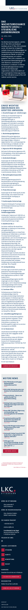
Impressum (4, 604)
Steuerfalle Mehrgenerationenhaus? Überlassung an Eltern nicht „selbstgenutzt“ (14, 427)
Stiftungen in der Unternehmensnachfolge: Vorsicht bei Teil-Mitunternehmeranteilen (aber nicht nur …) (14, 443)
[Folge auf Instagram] (2, 541)
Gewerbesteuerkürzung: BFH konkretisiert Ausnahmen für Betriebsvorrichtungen (12, 419)
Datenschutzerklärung (9, 607)
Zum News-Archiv (10, 451)
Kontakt (4, 602)
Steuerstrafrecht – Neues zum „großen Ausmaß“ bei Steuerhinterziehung (13, 397)
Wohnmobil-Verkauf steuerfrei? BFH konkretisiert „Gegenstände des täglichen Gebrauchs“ (14, 434)
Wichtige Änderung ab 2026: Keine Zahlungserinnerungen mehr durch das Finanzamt (14, 404)
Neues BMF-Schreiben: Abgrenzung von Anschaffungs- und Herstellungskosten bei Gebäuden (14, 412)
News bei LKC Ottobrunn (11, 588)
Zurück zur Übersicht (11, 366)
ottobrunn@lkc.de (9, 527)
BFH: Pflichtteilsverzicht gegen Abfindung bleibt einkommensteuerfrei (13, 383)
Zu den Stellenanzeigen (11, 577)
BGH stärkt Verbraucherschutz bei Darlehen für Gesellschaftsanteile (14, 390)
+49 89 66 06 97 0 (9, 524)
